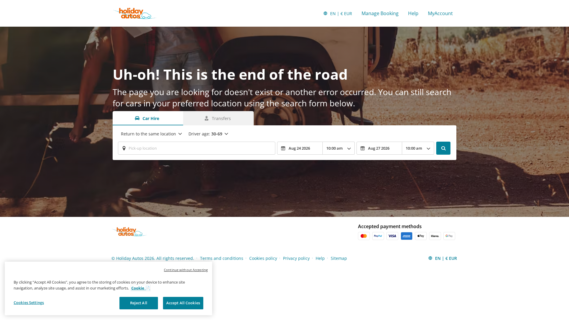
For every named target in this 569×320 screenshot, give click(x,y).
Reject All (138, 302)
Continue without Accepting (186, 270)
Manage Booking (380, 13)
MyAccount (440, 13)
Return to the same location (148, 134)
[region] (108, 288)
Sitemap (339, 258)
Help (413, 13)
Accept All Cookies (183, 302)
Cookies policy (263, 258)
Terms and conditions (221, 258)
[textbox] (196, 148)
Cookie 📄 (140, 288)
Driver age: (205, 134)
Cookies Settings (29, 302)
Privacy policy (296, 258)
